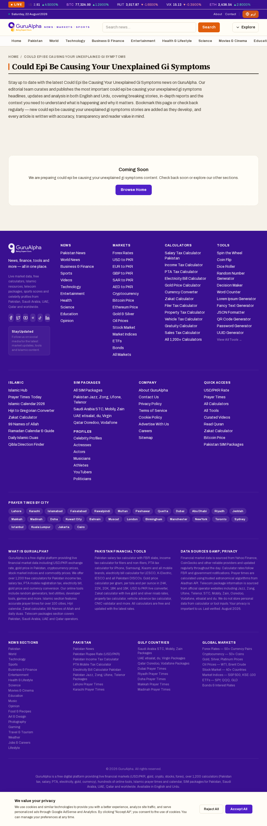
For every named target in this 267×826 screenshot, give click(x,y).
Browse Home (134, 190)
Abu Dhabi (199, 511)
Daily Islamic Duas (23, 438)
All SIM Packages (88, 390)
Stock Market (124, 328)
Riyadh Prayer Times (153, 674)
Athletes (81, 465)
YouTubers (83, 472)
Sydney (239, 519)
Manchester (178, 519)
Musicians (82, 459)
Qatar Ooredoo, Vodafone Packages (163, 663)
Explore (248, 27)
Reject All (211, 809)
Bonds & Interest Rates (218, 685)
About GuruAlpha (153, 390)
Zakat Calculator (179, 299)
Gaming (14, 727)
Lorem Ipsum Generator (236, 299)
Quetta (163, 511)
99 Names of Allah (23, 424)
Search (209, 27)
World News (70, 260)
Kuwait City (74, 519)
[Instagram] (32, 318)
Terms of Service (153, 411)
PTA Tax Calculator (181, 272)
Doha (54, 519)
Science (205, 41)
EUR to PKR (123, 267)
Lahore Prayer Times (88, 684)
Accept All (238, 809)
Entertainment (143, 41)
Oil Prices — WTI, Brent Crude (224, 664)
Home (16, 41)
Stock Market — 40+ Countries (224, 670)
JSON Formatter (231, 312)
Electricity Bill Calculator (185, 279)
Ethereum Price (125, 307)
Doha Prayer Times (152, 679)
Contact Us (149, 397)
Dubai (180, 511)
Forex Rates (123, 253)
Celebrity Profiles (88, 438)
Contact (230, 14)
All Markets (122, 355)
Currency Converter (181, 292)
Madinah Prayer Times (154, 689)
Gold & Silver (123, 314)
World (54, 41)
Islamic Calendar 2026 (26, 404)
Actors (79, 452)
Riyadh (219, 511)
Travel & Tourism (20, 732)
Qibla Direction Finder (26, 444)
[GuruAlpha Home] (24, 248)
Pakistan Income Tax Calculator (96, 659)
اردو (253, 14)
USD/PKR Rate (216, 390)
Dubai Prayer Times (152, 668)
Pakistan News (73, 253)
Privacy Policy (150, 404)
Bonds (118, 348)
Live (16, 5)
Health (66, 300)
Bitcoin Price (123, 300)
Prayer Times (215, 397)
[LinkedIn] (47, 318)
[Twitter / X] (18, 318)
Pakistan (35, 41)
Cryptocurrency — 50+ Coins (223, 654)
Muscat (113, 519)
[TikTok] (40, 318)
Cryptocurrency (126, 294)
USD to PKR (123, 260)
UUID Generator (230, 333)
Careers (145, 431)
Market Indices (125, 334)
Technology (75, 41)
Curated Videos (217, 417)
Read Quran (214, 424)
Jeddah (237, 511)
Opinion (67, 321)
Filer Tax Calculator (181, 306)
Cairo (81, 527)
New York (201, 519)
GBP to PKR (123, 273)
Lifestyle (14, 748)
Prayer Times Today (24, 397)
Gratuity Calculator (181, 326)
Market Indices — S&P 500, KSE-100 (229, 675)
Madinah (36, 519)
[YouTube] (25, 318)
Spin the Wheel (229, 253)
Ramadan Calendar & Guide (31, 431)
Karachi (34, 511)
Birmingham (153, 519)
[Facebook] (11, 318)
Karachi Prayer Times (88, 689)
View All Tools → (229, 339)
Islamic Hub (17, 390)
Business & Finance (108, 41)
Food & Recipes (19, 711)
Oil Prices (120, 321)
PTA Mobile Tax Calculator (92, 664)
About (218, 14)
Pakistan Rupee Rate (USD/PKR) (96, 654)
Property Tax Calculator (185, 312)
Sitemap (146, 438)
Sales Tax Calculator (182, 333)
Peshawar (143, 511)
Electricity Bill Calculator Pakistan (97, 670)
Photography (17, 722)
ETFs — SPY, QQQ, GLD (220, 680)
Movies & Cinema (233, 41)
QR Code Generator (234, 319)
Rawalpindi (102, 511)
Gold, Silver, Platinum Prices (222, 659)
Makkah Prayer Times (153, 684)
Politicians (82, 479)
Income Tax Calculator (184, 265)
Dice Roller (226, 267)
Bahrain (95, 519)
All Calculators (216, 404)
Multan (123, 511)
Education (69, 314)
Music (12, 701)
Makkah (16, 519)
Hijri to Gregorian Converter (31, 411)
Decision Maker (229, 285)
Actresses (82, 445)
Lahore (16, 511)
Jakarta (63, 527)
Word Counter (228, 292)
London (132, 519)
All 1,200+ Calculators (183, 339)
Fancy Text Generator (235, 306)
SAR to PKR (123, 280)
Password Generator (234, 326)
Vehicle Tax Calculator (183, 319)
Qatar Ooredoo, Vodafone (95, 423)
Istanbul (17, 527)
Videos (66, 280)
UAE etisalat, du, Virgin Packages (161, 658)
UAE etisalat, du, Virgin (93, 416)
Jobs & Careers (19, 742)
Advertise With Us (154, 424)
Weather (14, 737)
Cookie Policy (150, 417)
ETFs (117, 341)
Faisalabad (78, 511)
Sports (66, 273)
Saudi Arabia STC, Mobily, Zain (99, 409)
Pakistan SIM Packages (224, 444)
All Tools (211, 411)
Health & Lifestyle (177, 41)
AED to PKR (123, 287)
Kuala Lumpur (40, 527)
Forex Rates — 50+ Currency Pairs (227, 649)
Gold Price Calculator (183, 285)
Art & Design (17, 716)
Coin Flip (224, 260)
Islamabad (55, 511)
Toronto (221, 519)
